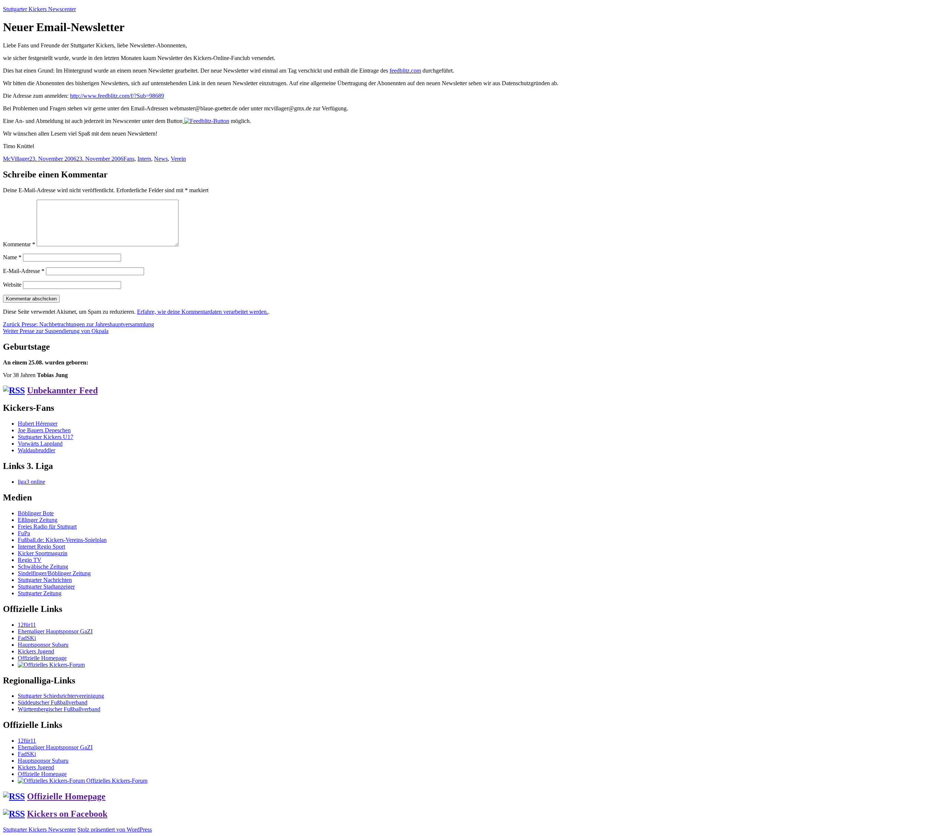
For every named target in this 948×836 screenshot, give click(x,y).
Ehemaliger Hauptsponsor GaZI (55, 631)
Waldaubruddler (36, 450)
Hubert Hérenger (37, 423)
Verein (178, 159)
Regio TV (29, 560)
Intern (144, 159)
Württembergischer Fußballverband (59, 709)
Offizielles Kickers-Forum (116, 780)
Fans (128, 159)
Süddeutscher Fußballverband (52, 702)
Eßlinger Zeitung (37, 520)
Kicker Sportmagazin (42, 553)
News (161, 159)
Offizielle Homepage (42, 658)
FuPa (24, 533)
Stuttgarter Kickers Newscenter (39, 9)
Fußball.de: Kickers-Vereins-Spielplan (62, 540)
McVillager (16, 159)
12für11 (27, 625)
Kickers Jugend (36, 651)
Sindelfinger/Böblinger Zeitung (54, 573)
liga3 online (31, 482)
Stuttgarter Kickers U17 (45, 437)
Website (12, 285)
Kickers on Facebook (67, 814)
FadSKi (27, 638)
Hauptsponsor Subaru (43, 645)
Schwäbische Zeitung (43, 566)
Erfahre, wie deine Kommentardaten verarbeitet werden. (202, 312)
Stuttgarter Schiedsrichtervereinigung (61, 696)
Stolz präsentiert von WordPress (114, 829)
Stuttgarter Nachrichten (45, 580)
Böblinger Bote (36, 513)
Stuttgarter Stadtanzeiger (46, 586)
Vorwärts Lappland (40, 443)
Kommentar (19, 244)
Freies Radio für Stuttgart (47, 526)
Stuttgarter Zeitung (39, 593)
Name (12, 257)
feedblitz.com (405, 70)
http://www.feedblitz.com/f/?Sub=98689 (117, 96)
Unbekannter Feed (62, 390)
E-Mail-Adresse (23, 271)
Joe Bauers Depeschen (44, 430)
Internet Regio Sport (41, 546)
